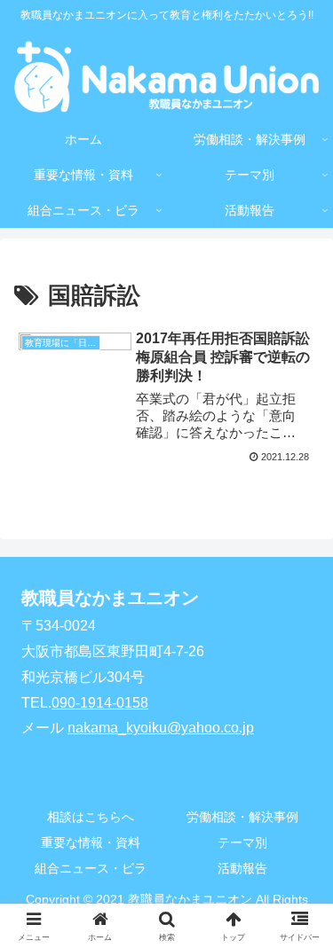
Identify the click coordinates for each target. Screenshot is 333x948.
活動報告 (242, 868)
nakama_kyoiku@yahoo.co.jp (160, 727)
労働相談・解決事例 (242, 817)
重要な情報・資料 (90, 842)
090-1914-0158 (100, 702)
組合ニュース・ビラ (91, 868)
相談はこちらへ (90, 817)
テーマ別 (242, 842)
